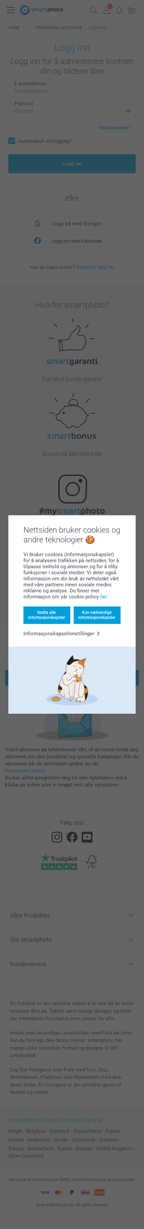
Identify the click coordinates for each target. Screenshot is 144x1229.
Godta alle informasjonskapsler (46, 615)
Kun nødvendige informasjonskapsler (96, 615)
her (103, 597)
